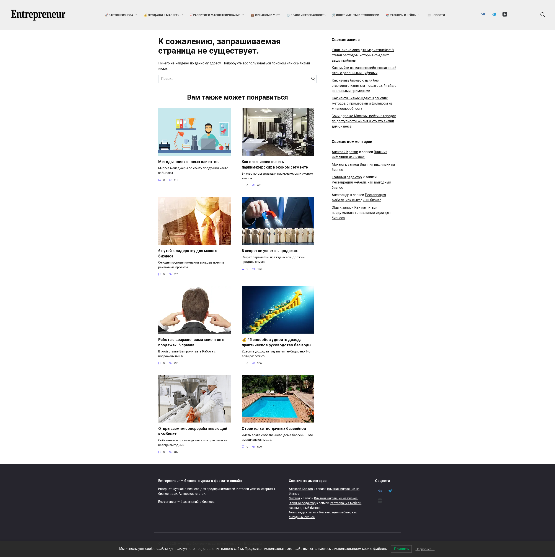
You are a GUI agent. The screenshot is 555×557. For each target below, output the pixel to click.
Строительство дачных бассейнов (274, 428)
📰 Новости (436, 15)
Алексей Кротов (345, 152)
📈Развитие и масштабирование (214, 15)
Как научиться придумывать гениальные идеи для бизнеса (361, 212)
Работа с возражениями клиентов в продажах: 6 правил (191, 342)
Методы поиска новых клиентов (188, 162)
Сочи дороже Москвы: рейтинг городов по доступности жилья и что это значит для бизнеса (364, 121)
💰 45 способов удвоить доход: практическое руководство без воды (276, 342)
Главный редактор (347, 177)
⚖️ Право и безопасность (305, 15)
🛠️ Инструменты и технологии (355, 15)
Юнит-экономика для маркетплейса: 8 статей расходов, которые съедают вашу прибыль (363, 55)
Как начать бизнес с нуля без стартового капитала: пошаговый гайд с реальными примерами (364, 85)
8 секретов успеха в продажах (270, 251)
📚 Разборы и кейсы (401, 15)
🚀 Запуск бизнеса (118, 15)
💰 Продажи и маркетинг (163, 15)
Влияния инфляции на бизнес (336, 498)
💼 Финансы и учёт (265, 15)
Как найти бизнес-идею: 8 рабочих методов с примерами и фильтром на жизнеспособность (362, 103)
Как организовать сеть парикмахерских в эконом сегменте (275, 164)
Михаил (338, 164)
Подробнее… (425, 549)
